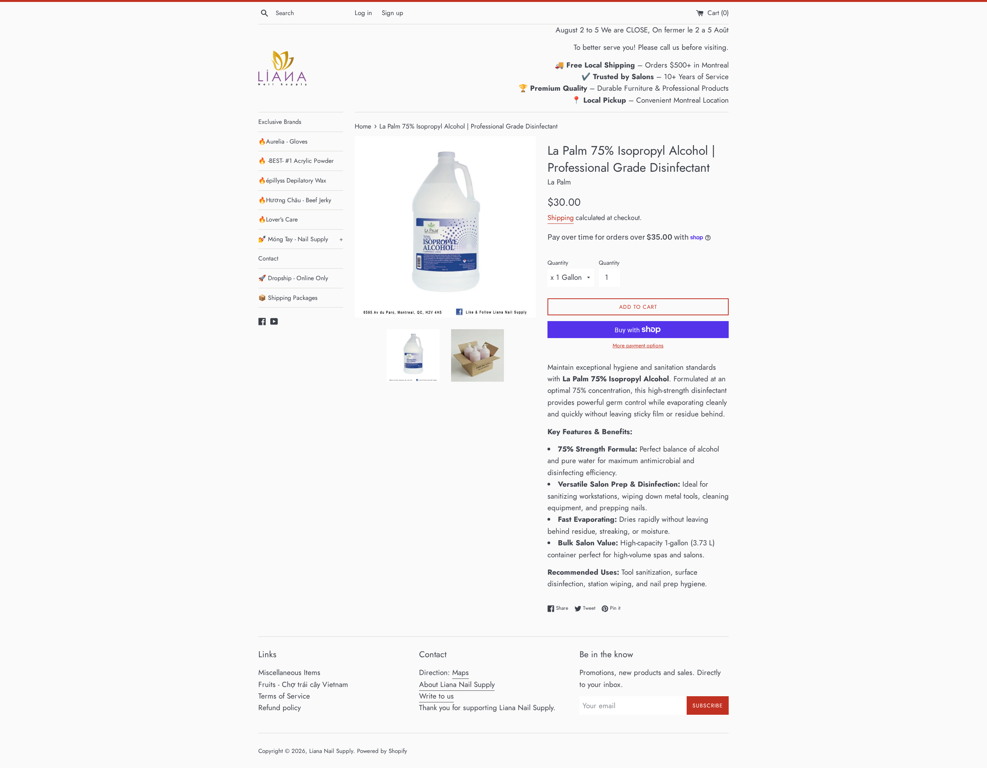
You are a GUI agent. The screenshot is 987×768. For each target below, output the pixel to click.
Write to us (436, 696)
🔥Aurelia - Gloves (282, 141)
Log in (363, 12)
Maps (460, 672)
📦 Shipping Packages (287, 297)
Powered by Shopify (382, 751)
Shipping (560, 218)
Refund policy (279, 707)
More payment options (638, 345)
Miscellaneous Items (289, 672)
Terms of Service (284, 696)
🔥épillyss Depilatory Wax (292, 180)
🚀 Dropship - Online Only (293, 278)
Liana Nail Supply (331, 751)
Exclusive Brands (279, 121)
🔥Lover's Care (278, 219)
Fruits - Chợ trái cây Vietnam (303, 684)
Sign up (392, 12)
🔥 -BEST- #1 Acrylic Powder (295, 160)
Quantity (557, 263)
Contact (268, 258)
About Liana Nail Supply (457, 684)
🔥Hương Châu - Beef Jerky (294, 200)
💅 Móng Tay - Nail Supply (300, 239)
